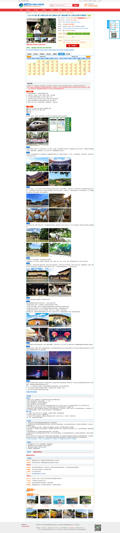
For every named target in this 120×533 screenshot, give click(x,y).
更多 (35, 489)
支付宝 (65, 30)
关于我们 (67, 10)
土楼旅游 (28, 10)
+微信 (100, 0)
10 (47, 64)
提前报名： (60, 26)
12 (57, 64)
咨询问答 (61, 54)
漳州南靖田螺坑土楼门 (85, 504)
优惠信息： (60, 28)
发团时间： (60, 24)
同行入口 (80, 0)
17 (48, 67)
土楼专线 (34, 12)
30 (43, 73)
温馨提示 (55, 54)
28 (34, 73)
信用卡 (69, 30)
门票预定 (52, 10)
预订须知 (48, 54)
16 (43, 67)
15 (39, 67)
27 (30, 73)
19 (57, 67)
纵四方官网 (85, 0)
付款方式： (60, 30)
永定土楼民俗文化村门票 (72, 504)
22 (39, 70)
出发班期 (29, 54)
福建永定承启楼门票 (46, 504)
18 (52, 67)
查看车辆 (83, 26)
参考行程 (36, 54)
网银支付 (74, 30)
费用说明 (42, 54)
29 (39, 73)
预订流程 (68, 54)
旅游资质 (90, 0)
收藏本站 (94, 0)
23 (43, 70)
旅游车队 (59, 10)
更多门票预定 (36, 494)
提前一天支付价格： (61, 18)
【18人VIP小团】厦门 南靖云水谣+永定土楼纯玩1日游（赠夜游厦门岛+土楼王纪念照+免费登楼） (56, 12)
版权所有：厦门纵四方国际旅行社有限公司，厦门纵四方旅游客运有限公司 (54, 524)
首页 (21, 10)
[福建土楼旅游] (31, 5)
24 (48, 70)
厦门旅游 (36, 10)
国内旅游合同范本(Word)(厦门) (39, 473)
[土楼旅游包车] (34, 513)
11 (52, 64)
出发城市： (60, 22)
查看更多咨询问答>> (37, 451)
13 (30, 67)
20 (30, 70)
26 (57, 70)
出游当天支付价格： (61, 20)
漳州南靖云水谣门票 (32, 504)
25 (52, 70)
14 (34, 67)
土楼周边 (44, 10)
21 (34, 70)
